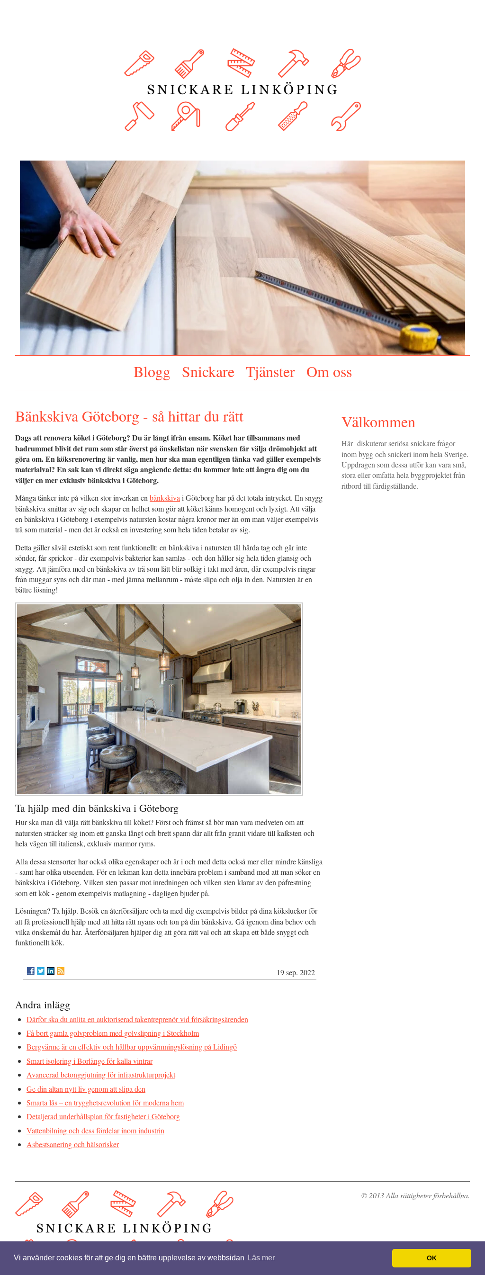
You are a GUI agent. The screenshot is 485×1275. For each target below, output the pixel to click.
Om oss (329, 369)
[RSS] (60, 967)
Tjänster (270, 369)
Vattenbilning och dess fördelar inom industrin (95, 1126)
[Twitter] (41, 967)
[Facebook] (31, 967)
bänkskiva (165, 494)
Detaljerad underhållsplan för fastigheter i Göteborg (103, 1113)
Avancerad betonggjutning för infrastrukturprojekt (101, 1071)
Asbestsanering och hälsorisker (73, 1141)
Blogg (152, 369)
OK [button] (432, 1258)
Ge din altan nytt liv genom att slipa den (86, 1085)
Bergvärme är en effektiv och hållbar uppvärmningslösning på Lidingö (132, 1043)
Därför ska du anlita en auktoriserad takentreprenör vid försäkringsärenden (137, 1015)
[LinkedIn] (50, 967)
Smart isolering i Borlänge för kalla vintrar (90, 1057)
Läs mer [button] (261, 1258)
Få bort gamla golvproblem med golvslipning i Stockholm (113, 1029)
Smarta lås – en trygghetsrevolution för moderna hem (105, 1099)
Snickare (208, 369)
